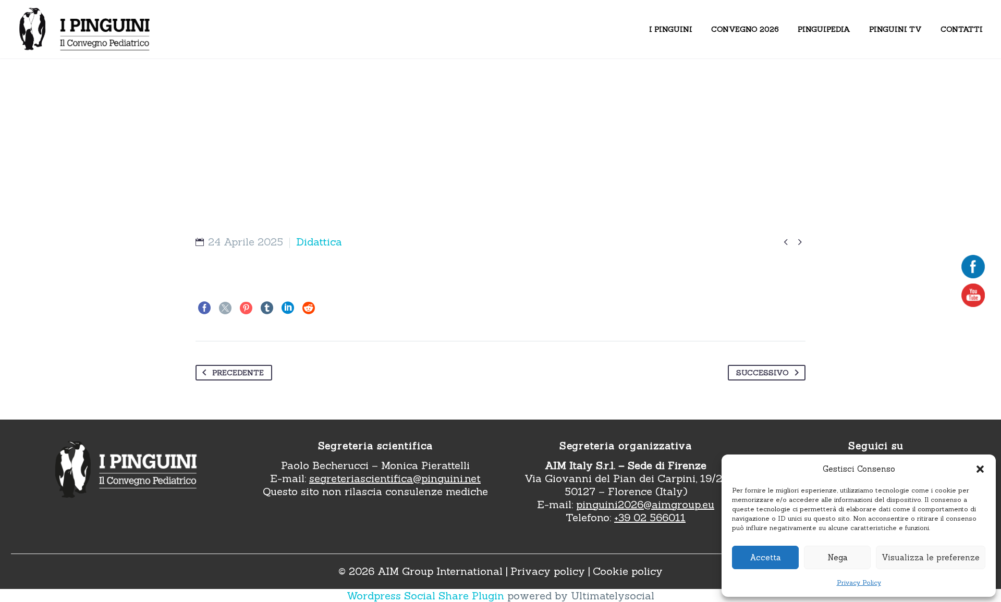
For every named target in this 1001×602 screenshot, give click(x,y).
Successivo (762, 372)
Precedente (238, 372)
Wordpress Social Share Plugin (427, 595)
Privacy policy (547, 571)
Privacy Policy (859, 582)
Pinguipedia (824, 29)
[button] (980, 469)
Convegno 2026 (745, 29)
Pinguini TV (895, 29)
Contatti (962, 29)
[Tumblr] (267, 308)
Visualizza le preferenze (931, 557)
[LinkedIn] (288, 308)
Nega (837, 557)
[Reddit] (308, 308)
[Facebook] (204, 308)
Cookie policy (628, 571)
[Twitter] (225, 308)
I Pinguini (670, 29)
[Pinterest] (246, 308)
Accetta (765, 557)
